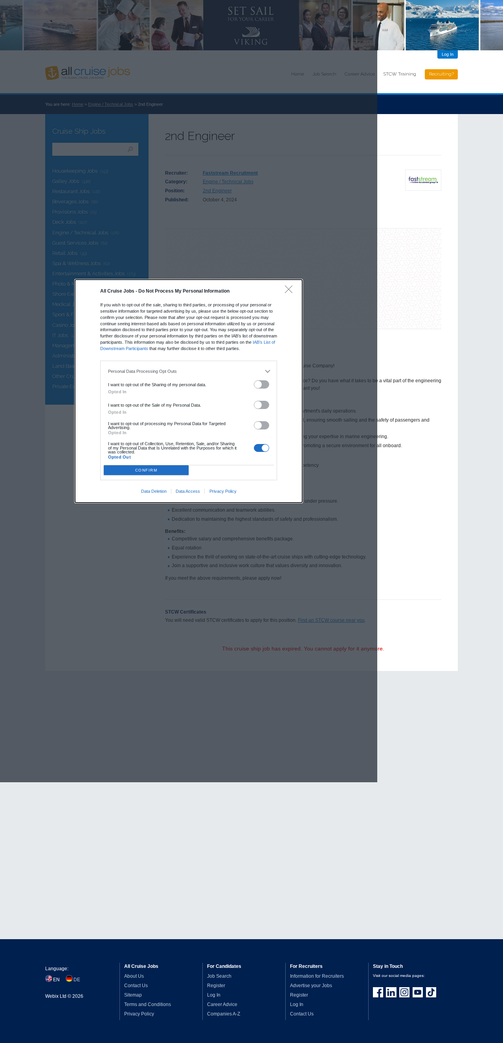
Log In (447, 54)
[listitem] (189, 372)
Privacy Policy (223, 491)
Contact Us (136, 985)
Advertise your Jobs (311, 985)
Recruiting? (441, 74)
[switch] (262, 384)
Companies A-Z (223, 1014)
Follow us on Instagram (404, 992)
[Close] (290, 291)
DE (76, 979)
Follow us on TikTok (431, 992)
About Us (134, 976)
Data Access (188, 491)
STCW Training (399, 74)
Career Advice (222, 1004)
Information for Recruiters (317, 976)
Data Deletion (154, 491)
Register (216, 985)
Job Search (219, 976)
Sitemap (133, 995)
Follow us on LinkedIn (391, 992)
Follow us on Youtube (418, 992)
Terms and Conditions (147, 1004)
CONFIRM (146, 470)
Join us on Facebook (378, 992)
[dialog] (188, 391)
